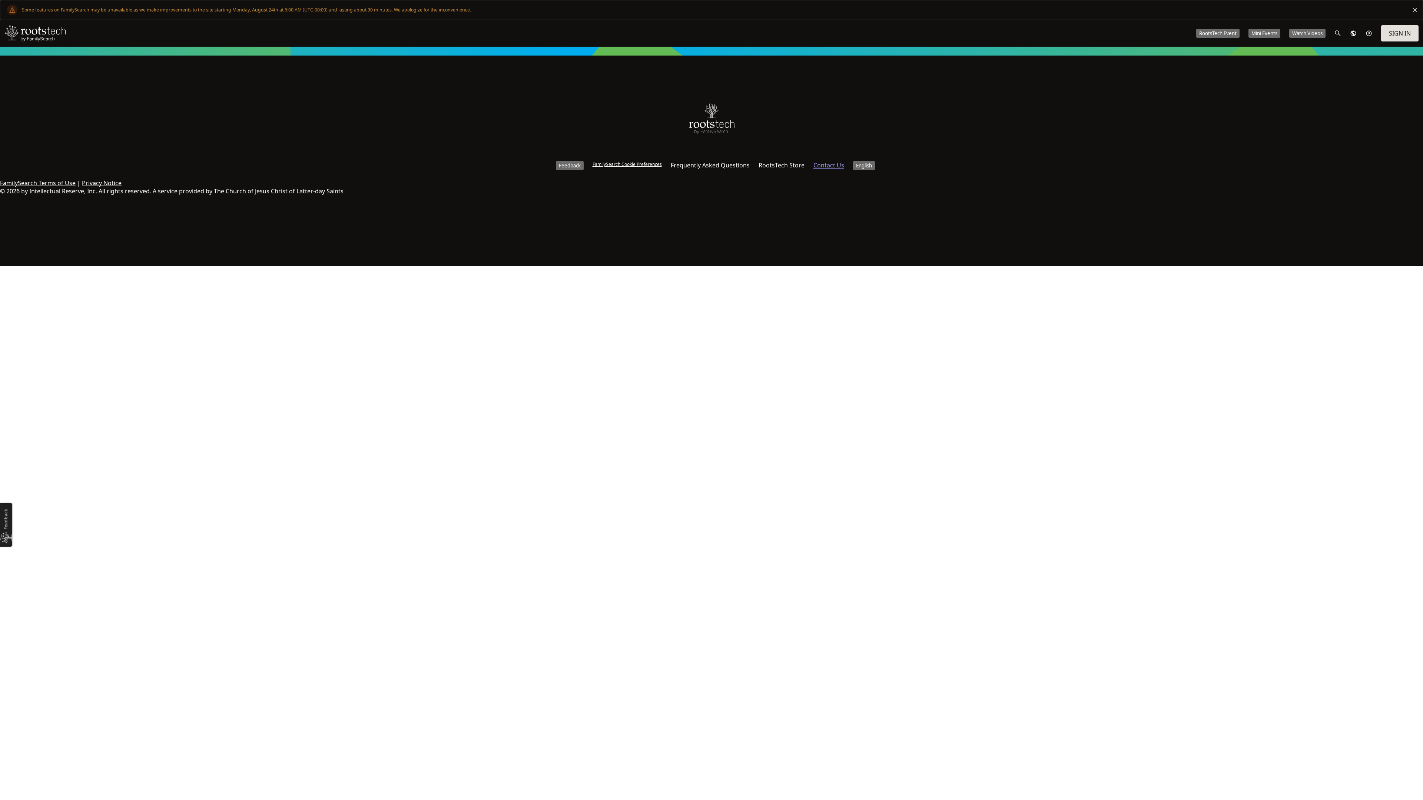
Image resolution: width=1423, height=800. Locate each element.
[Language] (1353, 33)
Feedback (570, 165)
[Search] (1337, 33)
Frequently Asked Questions (710, 165)
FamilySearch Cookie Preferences (627, 164)
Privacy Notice (102, 183)
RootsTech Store (782, 165)
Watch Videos (1307, 33)
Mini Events (1264, 33)
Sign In (1400, 33)
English (864, 165)
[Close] (1415, 10)
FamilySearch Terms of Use (38, 183)
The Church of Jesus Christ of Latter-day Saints (279, 191)
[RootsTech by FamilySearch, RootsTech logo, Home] (35, 33)
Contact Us (828, 165)
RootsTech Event (1218, 33)
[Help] (1368, 33)
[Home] (711, 120)
